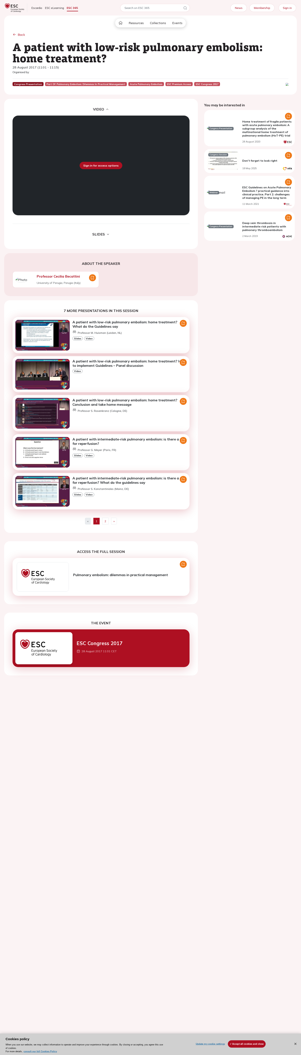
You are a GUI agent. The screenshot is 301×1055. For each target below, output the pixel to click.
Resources (136, 23)
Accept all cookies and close (248, 1044)
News (238, 8)
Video (89, 338)
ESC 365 (72, 8)
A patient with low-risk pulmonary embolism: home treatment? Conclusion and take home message (124, 402)
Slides (77, 338)
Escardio (36, 8)
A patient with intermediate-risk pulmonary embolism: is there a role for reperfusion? (129, 441)
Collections (158, 23)
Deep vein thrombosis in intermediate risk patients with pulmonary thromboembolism (264, 226)
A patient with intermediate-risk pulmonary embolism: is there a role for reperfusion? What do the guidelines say (129, 480)
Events (177, 23)
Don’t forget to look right (259, 160)
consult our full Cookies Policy (40, 1051)
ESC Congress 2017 (99, 643)
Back (21, 35)
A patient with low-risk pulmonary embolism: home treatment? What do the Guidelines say (124, 324)
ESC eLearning (54, 8)
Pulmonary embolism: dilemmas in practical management (120, 575)
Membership (262, 8)
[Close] (295, 1044)
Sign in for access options (101, 165)
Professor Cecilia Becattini (58, 276)
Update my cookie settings (210, 1044)
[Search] (185, 8)
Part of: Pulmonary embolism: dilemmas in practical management (86, 84)
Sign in (287, 8)
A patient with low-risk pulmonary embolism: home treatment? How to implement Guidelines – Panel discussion (129, 363)
